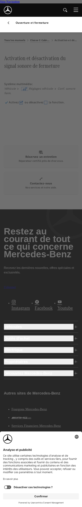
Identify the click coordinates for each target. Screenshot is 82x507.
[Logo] (8, 10)
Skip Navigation (10, 1)
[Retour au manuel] (10, 23)
